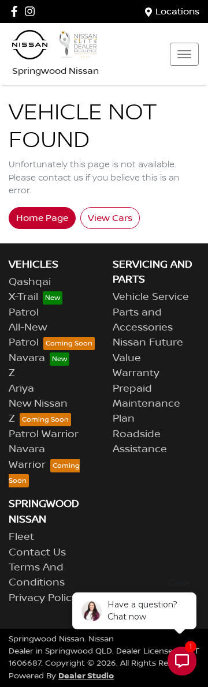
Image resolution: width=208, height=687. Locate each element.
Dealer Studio (86, 676)
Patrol (24, 312)
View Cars (110, 218)
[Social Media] (16, 11)
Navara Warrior (27, 457)
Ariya (21, 388)
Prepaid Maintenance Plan (146, 404)
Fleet (21, 537)
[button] (184, 54)
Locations (177, 11)
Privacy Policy (43, 598)
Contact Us (37, 552)
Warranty (136, 373)
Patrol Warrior (44, 434)
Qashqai (30, 282)
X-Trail (23, 297)
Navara (27, 358)
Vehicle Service (151, 297)
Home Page (42, 218)
